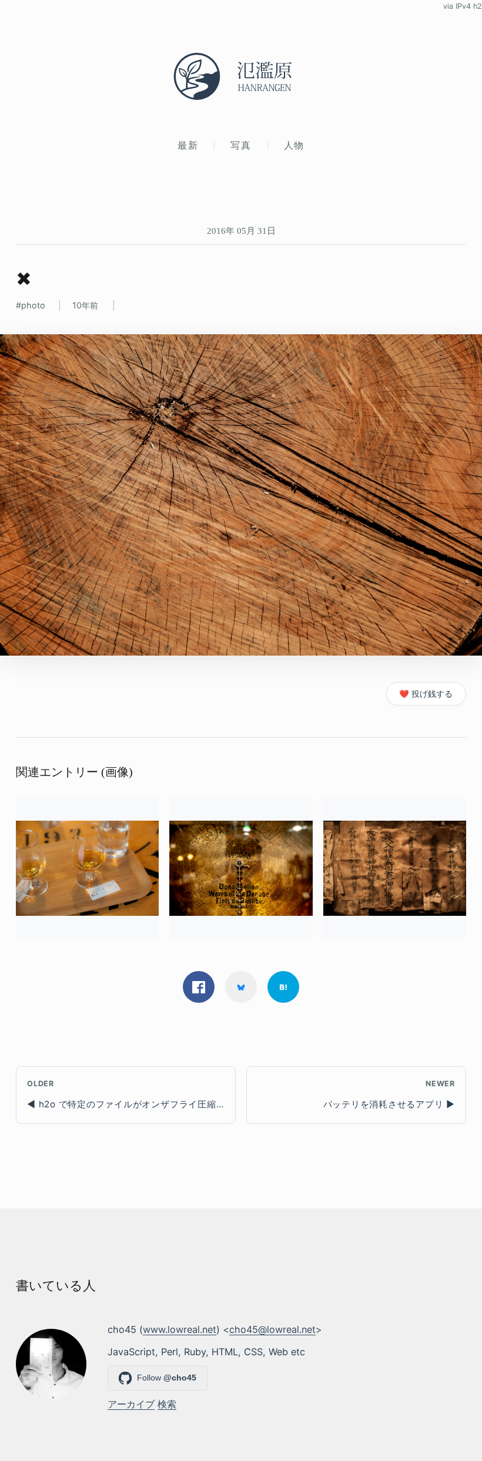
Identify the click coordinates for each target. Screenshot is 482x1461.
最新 (188, 145)
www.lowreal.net (179, 1329)
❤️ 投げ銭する (426, 693)
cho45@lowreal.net (272, 1329)
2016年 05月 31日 (241, 231)
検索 (167, 1404)
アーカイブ (131, 1404)
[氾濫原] (241, 76)
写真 (240, 145)
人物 (294, 145)
